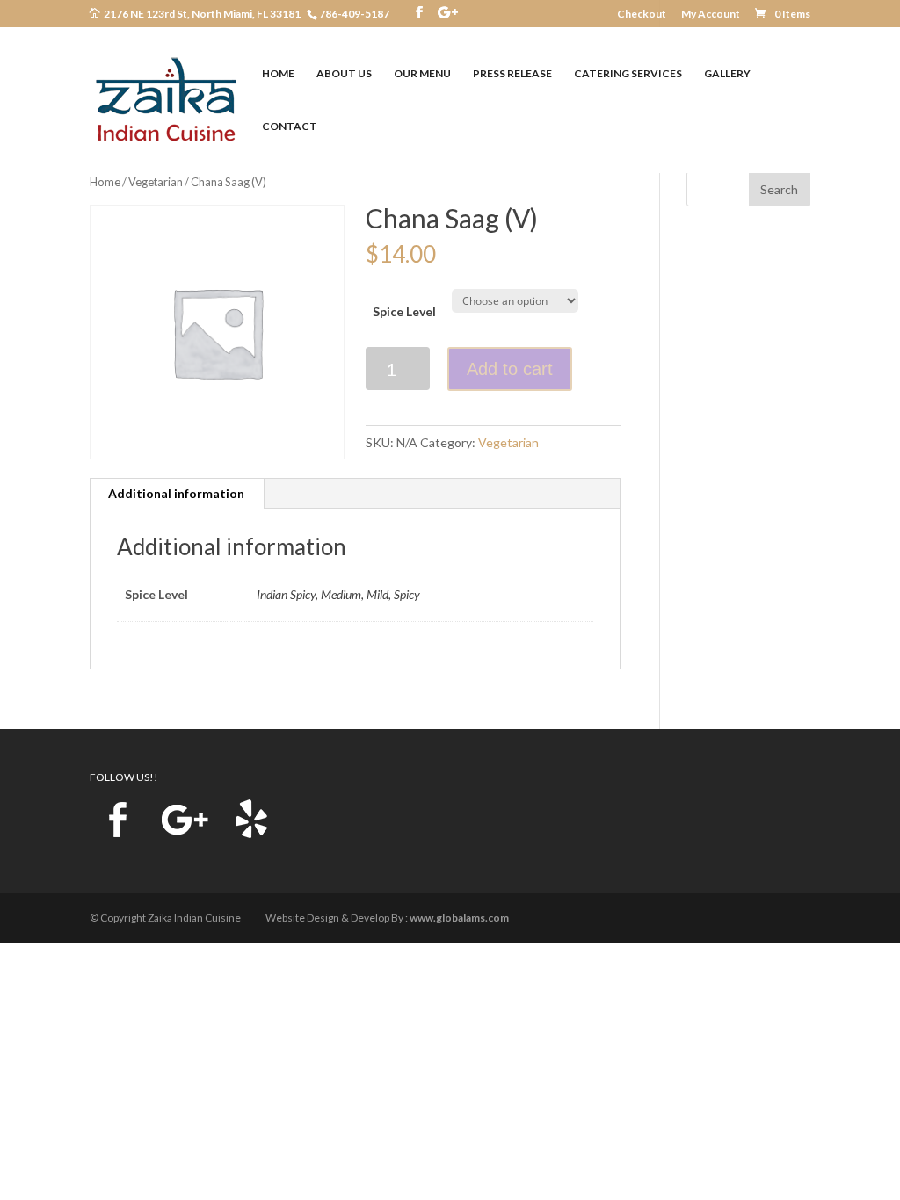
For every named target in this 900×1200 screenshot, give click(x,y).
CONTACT (289, 126)
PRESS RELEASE (512, 74)
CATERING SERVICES (628, 74)
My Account (710, 14)
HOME (278, 74)
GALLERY (727, 74)
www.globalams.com (459, 917)
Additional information (176, 493)
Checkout (641, 14)
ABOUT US (344, 74)
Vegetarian (155, 182)
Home (105, 182)
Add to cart (510, 369)
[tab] (177, 494)
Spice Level (404, 311)
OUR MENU (422, 74)
